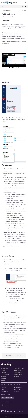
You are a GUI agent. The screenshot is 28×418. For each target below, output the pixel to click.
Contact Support (18, 372)
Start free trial (17, 389)
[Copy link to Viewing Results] (17, 256)
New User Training (18, 374)
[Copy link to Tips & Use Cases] (18, 312)
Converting (3, 372)
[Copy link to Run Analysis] (14, 165)
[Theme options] (25, 6)
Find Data (3, 378)
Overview (3, 387)
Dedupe (3, 370)
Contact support (7, 398)
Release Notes (17, 376)
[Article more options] (25, 10)
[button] (8, 355)
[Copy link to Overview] (12, 20)
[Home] (9, 2)
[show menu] (25, 2)
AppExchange (4, 391)
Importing (3, 376)
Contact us (16, 391)
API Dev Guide (17, 370)
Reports (3, 380)
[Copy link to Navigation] (13, 82)
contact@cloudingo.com (20, 412)
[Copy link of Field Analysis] (14, 14)
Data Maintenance (5, 374)
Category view (7, 10)
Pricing (2, 389)
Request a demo (17, 387)
